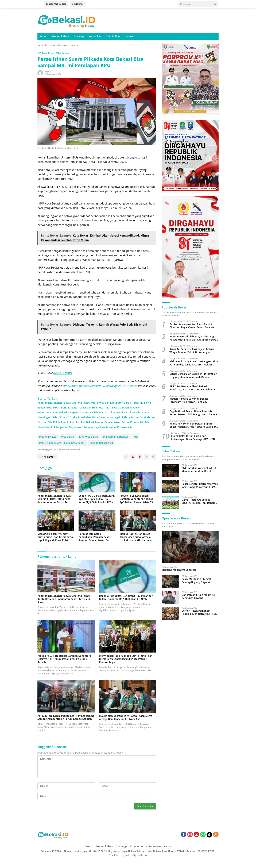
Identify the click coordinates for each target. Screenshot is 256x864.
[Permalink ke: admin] (40, 72)
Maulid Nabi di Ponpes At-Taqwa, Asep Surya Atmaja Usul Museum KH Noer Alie (84, 427)
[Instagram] (190, 835)
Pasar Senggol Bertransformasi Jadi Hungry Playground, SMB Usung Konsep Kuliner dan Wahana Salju (200, 485)
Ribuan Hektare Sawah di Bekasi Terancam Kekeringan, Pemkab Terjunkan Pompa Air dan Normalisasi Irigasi (192, 400)
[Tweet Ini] (132, 457)
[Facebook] (183, 835)
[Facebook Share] (126, 457)
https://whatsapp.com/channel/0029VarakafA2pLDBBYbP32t (100, 386)
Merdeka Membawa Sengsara (179, 569)
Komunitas (95, 36)
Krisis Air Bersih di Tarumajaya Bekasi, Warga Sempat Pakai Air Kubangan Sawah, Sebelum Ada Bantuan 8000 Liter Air (193, 351)
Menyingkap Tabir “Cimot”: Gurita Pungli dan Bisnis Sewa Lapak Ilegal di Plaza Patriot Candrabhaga (96, 417)
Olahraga (79, 36)
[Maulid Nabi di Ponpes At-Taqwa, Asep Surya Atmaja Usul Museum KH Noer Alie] (138, 520)
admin (48, 71)
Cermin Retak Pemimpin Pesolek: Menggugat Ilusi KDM (200, 612)
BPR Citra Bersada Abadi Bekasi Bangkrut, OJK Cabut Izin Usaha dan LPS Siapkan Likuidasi (193, 388)
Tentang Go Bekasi (56, 3)
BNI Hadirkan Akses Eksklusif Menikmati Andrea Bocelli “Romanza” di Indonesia (199, 469)
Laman (129, 36)
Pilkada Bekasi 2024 (101, 443)
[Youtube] (196, 835)
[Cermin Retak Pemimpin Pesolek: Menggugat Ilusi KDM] (170, 613)
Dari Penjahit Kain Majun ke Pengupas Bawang (198, 596)
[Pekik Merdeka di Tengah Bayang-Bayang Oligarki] (170, 581)
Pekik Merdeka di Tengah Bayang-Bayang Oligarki (197, 580)
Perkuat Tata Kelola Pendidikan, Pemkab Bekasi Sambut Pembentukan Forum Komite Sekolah (93, 422)
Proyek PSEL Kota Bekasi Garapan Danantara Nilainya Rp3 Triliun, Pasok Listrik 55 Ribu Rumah (93, 412)
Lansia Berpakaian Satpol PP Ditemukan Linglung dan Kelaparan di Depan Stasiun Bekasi (193, 375)
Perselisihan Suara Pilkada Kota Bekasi (62, 443)
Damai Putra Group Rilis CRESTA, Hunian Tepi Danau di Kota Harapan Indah (200, 501)
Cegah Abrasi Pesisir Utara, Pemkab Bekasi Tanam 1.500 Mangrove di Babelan (193, 413)
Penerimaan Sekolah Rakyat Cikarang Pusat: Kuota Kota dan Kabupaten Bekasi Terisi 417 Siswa (94, 402)
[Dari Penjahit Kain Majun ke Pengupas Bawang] (170, 597)
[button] (215, 4)
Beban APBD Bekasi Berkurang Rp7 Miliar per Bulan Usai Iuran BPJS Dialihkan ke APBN (88, 407)
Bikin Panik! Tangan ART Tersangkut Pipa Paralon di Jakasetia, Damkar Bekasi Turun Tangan (193, 363)
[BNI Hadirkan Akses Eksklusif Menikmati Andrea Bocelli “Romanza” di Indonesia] (170, 470)
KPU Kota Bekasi (89, 436)
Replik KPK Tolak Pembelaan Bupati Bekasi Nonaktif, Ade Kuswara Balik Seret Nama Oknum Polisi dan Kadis (193, 425)
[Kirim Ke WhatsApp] (153, 457)
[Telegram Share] (146, 457)
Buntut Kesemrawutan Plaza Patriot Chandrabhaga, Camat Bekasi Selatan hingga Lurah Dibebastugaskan (191, 326)
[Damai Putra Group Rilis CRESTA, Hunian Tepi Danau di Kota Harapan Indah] (170, 502)
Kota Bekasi (68, 436)
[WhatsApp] (203, 835)
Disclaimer (77, 3)
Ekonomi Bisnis (60, 36)
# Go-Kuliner (113, 36)
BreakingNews (47, 436)
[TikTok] (209, 835)
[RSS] (216, 835)
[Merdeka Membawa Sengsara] (190, 547)
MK (136, 436)
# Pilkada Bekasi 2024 (49, 53)
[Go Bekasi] (67, 20)
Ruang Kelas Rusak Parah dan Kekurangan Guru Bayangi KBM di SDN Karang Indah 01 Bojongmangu (194, 438)
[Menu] (39, 4)
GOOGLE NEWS (62, 373)
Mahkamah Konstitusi (116, 436)
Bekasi (43, 36)
